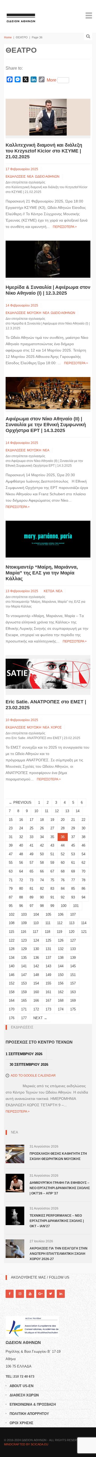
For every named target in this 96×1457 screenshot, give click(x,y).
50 (42, 854)
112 (59, 923)
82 (42, 889)
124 (36, 940)
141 (24, 966)
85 (73, 889)
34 (42, 837)
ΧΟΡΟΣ (56, 727)
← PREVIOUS (20, 802)
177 (24, 1018)
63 (11, 871)
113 (71, 923)
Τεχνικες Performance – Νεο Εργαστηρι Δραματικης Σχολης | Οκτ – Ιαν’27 (57, 1221)
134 (11, 958)
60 (63, 863)
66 (42, 871)
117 (35, 932)
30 (83, 828)
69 (73, 871)
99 (52, 906)
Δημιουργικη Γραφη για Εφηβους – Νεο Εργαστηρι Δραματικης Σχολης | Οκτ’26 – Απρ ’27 (60, 1188)
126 (60, 940)
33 (31, 837)
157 (73, 983)
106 (60, 914)
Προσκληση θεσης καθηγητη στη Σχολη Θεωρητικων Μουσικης (58, 1156)
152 (11, 983)
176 (11, 1018)
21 (73, 820)
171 (24, 1009)
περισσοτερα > (65, 227)
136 (36, 958)
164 (11, 1000)
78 (83, 880)
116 (23, 932)
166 (36, 1000)
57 (31, 863)
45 (73, 845)
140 (11, 966)
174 (60, 1009)
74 (42, 880)
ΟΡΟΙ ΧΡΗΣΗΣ (21, 1423)
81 (31, 889)
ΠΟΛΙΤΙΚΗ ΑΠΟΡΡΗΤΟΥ (29, 1414)
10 (36, 811)
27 (52, 828)
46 (83, 845)
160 (36, 992)
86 (83, 889)
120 (71, 932)
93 (73, 897)
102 (11, 914)
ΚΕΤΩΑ (49, 591)
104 (36, 914)
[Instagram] (20, 1294)
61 (73, 863)
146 (11, 975)
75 (52, 880)
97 (31, 906)
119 (59, 932)
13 (67, 811)
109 (24, 923)
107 (73, 914)
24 (21, 828)
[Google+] (40, 1294)
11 (46, 811)
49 (31, 854)
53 (73, 854)
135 (24, 958)
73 (31, 880)
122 (11, 940)
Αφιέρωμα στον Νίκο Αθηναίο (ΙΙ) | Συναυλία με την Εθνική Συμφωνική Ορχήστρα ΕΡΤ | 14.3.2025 (46, 424)
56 (21, 863)
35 (52, 837)
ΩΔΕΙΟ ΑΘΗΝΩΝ (47, 176)
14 (77, 811)
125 (48, 940)
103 (24, 914)
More (51, 80)
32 (21, 837)
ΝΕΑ (30, 176)
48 (21, 854)
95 (11, 906)
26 (42, 828)
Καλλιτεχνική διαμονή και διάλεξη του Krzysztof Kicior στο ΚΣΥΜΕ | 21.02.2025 (44, 150)
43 (52, 845)
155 (48, 983)
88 (21, 897)
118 (47, 932)
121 (84, 932)
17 (31, 820)
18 (42, 820)
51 (52, 854)
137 (48, 958)
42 (42, 845)
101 (76, 906)
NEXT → (40, 1018)
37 (73, 837)
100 (63, 906)
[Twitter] (51, 1294)
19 (52, 820)
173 (48, 1009)
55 (11, 863)
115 (11, 932)
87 (11, 897)
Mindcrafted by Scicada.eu (26, 1444)
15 (11, 820)
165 (24, 1000)
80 (21, 889)
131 (48, 949)
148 (36, 975)
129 (24, 949)
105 (48, 914)
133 (73, 949)
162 (60, 992)
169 (73, 1000)
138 (60, 958)
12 (57, 811)
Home (8, 37)
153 (24, 983)
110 (36, 923)
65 (31, 871)
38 (83, 837)
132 (60, 949)
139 (73, 958)
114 (83, 923)
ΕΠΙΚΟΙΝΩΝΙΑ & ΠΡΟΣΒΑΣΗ (33, 1404)
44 (63, 845)
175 (73, 1009)
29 (73, 828)
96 (21, 906)
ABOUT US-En (21, 1386)
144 (60, 966)
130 (36, 949)
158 (11, 992)
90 (42, 897)
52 (63, 854)
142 (36, 966)
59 (52, 863)
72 (21, 880)
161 (48, 992)
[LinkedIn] (61, 1294)
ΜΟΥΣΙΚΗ (34, 313)
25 (31, 828)
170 (11, 1009)
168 (60, 1000)
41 (31, 845)
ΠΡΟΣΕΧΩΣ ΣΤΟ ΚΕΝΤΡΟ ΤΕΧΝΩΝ (39, 1042)
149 (48, 975)
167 (48, 1000)
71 (11, 880)
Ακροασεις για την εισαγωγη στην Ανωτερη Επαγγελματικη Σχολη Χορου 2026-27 (58, 1254)
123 (24, 940)
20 (63, 820)
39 (11, 845)
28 (63, 828)
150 (60, 975)
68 (63, 871)
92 (63, 897)
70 (83, 871)
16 (21, 820)
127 (73, 940)
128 (11, 949)
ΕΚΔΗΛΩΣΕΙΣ (16, 176)
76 (63, 880)
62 (83, 863)
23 (11, 828)
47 (11, 854)
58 (42, 863)
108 (11, 923)
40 (21, 845)
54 (83, 854)
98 (42, 906)
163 (73, 992)
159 (24, 992)
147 (24, 975)
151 (73, 975)
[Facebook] (10, 1294)
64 (21, 871)
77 (73, 880)
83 (52, 889)
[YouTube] (30, 1294)
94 (83, 897)
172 (36, 1009)
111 (47, 923)
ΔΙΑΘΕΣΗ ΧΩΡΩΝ (24, 1395)
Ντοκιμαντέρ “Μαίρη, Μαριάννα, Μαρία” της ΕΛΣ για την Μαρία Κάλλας (42, 572)
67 (52, 871)
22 (83, 820)
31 (11, 837)
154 (36, 983)
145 (73, 966)
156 (60, 983)
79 (11, 889)
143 (48, 966)
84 (63, 889)
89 (31, 897)
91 (52, 897)
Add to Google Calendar (33, 1075)
